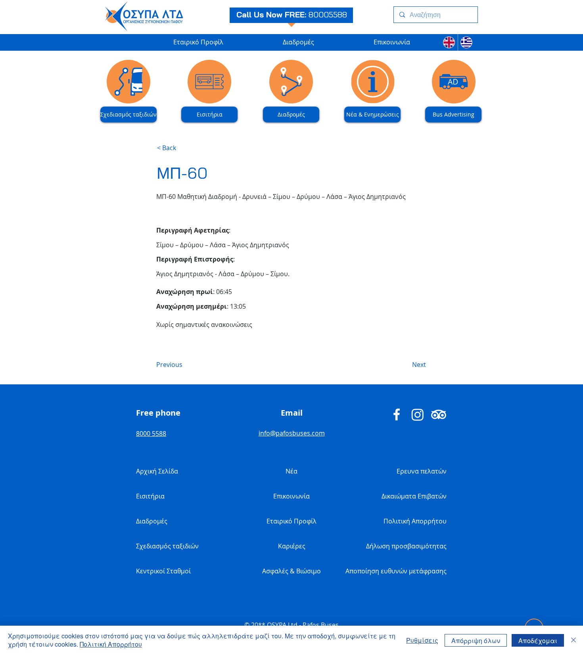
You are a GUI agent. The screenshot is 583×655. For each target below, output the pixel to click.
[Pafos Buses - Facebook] (397, 414)
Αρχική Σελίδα (157, 471)
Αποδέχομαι (537, 640)
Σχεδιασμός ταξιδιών (167, 546)
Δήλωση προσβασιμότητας (410, 546)
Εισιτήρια (150, 496)
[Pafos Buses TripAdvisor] (439, 414)
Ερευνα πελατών (422, 471)
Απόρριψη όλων (475, 640)
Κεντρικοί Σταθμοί (163, 571)
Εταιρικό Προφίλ (291, 521)
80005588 (328, 14)
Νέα (291, 471)
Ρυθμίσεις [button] (422, 640)
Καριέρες (291, 546)
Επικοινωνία (291, 496)
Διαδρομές (151, 521)
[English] (449, 42)
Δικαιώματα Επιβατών (414, 496)
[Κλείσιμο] (573, 640)
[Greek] (467, 42)
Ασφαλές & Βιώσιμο (291, 571)
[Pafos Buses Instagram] (418, 414)
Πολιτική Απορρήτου (415, 521)
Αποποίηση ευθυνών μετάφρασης (410, 571)
